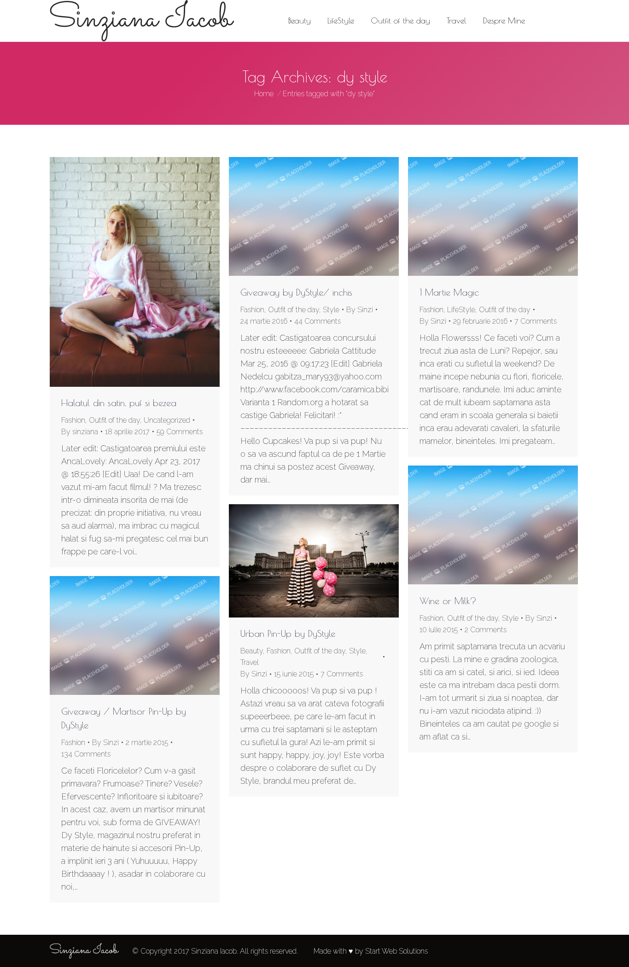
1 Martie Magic (449, 292)
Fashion (73, 420)
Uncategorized (167, 420)
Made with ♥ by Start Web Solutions (371, 951)
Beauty (251, 651)
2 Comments (486, 629)
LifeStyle (461, 309)
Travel (249, 662)
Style (331, 309)
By (79, 431)
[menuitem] (299, 21)
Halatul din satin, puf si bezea (118, 402)
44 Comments (317, 321)
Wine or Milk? (448, 600)
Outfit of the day (114, 420)
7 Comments (535, 321)
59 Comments (180, 431)
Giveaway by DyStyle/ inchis (296, 292)
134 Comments (86, 754)
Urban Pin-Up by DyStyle (287, 633)
